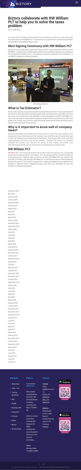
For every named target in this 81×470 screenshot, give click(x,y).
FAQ (13, 399)
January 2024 (12, 200)
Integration (15, 412)
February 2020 (13, 303)
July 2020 (11, 288)
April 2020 (11, 297)
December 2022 (13, 223)
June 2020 (11, 291)
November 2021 (13, 253)
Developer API (16, 408)
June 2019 (11, 323)
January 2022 (12, 247)
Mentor (14, 425)
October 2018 (12, 341)
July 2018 (11, 350)
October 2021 (12, 256)
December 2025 (13, 191)
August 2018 (12, 347)
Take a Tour (16, 388)
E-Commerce (30, 384)
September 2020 (13, 282)
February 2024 (13, 197)
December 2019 (13, 309)
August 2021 (12, 262)
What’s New (15, 384)
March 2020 (12, 300)
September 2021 (13, 259)
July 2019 (11, 321)
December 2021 (13, 250)
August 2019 (12, 318)
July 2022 (11, 232)
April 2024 (11, 194)
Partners (15, 416)
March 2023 (12, 217)
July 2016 (11, 359)
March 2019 (12, 332)
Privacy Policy (54, 467)
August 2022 (12, 229)
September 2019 (13, 315)
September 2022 (13, 226)
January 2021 (12, 270)
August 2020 (12, 285)
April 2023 (11, 214)
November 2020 (13, 276)
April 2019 (11, 329)
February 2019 (13, 335)
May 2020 (11, 294)
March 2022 (12, 244)
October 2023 (12, 206)
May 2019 (11, 326)
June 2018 (11, 353)
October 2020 (12, 279)
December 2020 (13, 273)
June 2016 (11, 362)
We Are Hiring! (16, 429)
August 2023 (12, 208)
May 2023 (11, 211)
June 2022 (11, 235)
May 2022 (11, 238)
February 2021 (13, 267)
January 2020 (12, 306)
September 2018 (13, 344)
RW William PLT (13, 153)
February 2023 (13, 220)
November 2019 (13, 312)
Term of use (43, 467)
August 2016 (12, 356)
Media (14, 420)
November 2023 (13, 203)
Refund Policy (64, 467)
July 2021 (11, 264)
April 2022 (11, 241)
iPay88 (14, 403)
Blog (19, 30)
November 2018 (13, 338)
